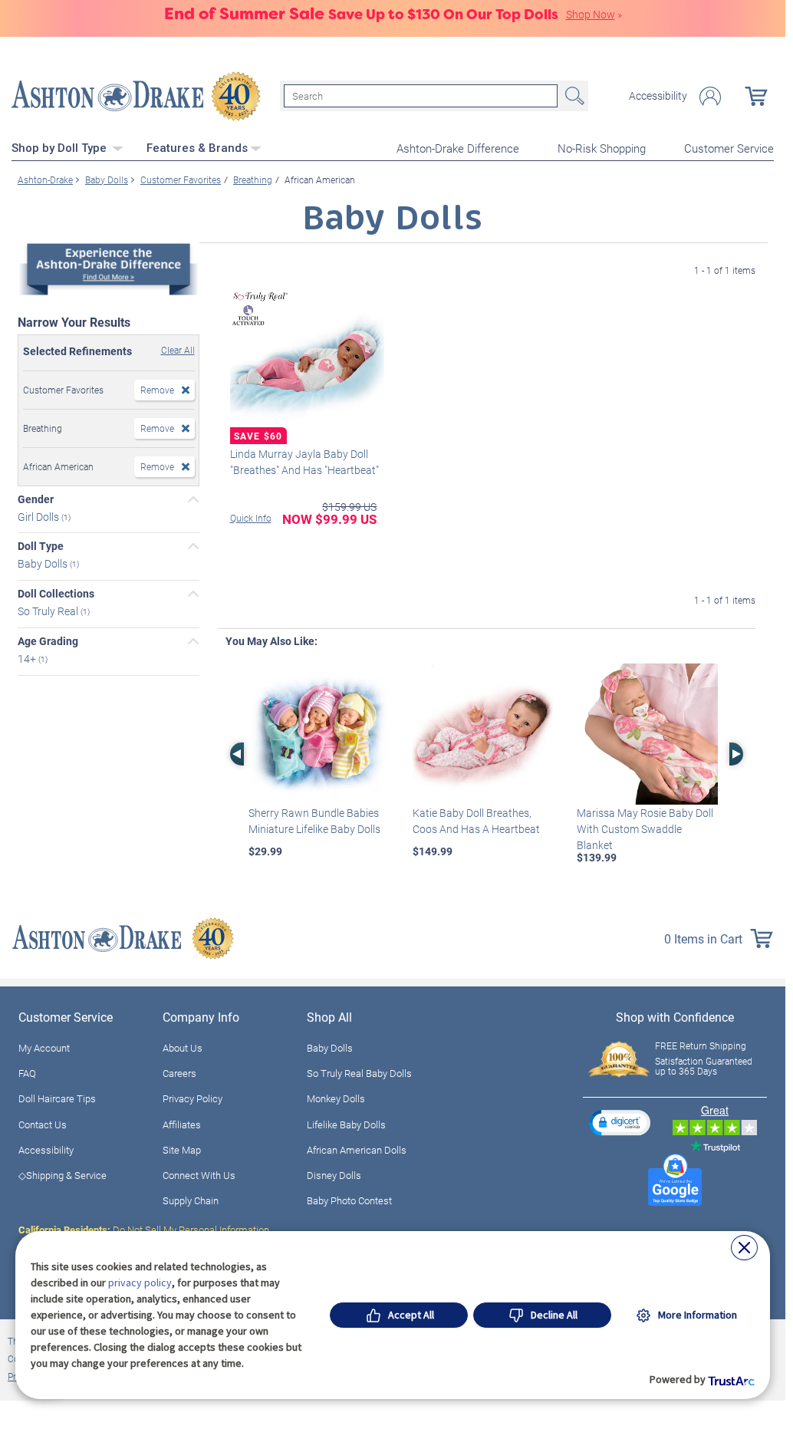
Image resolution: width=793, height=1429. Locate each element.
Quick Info (250, 518)
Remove (157, 390)
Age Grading (48, 641)
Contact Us (42, 1124)
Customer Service (729, 148)
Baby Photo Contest (349, 1200)
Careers (179, 1073)
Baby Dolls (44, 563)
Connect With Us (199, 1175)
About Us (182, 1048)
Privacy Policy (192, 1098)
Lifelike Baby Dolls (346, 1124)
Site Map (182, 1150)
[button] (619, 1123)
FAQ (27, 1073)
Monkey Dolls (336, 1098)
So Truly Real (49, 611)
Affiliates (182, 1124)
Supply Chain (191, 1200)
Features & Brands (197, 148)
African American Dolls (356, 1150)
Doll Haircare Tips (57, 1098)
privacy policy (140, 1282)
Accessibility (658, 96)
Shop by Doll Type (61, 148)
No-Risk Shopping (602, 148)
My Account (44, 1048)
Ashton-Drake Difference (457, 148)
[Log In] (710, 96)
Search (573, 95)
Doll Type (41, 546)
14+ (28, 658)
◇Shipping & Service (62, 1175)
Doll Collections (56, 593)
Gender (36, 499)
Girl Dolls (39, 516)
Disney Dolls (334, 1175)
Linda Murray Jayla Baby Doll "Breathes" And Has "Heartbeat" (304, 461)
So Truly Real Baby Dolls (359, 1073)
